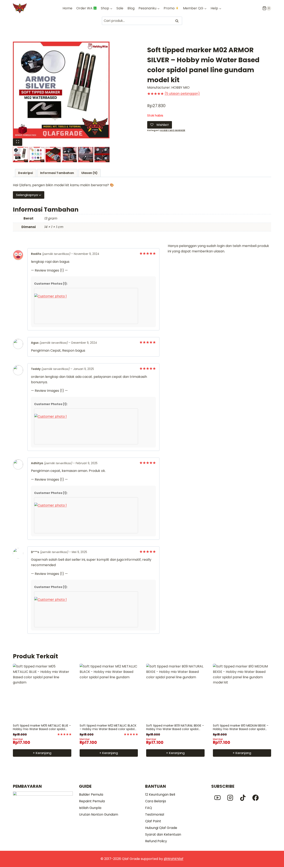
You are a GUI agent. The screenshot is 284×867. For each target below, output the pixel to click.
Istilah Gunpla (90, 807)
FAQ (148, 807)
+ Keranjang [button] (42, 753)
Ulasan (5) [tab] (89, 173)
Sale (119, 8)
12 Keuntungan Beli (160, 794)
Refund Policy (156, 841)
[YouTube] (217, 797)
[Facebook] (255, 797)
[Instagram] (230, 797)
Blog (131, 8)
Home (67, 8)
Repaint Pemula (92, 801)
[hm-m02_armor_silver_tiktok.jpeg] (61, 90)
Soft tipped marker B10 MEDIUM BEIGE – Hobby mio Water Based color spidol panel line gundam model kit (240, 729)
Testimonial (154, 814)
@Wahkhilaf (173, 858)
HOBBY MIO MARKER (172, 130)
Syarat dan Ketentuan (163, 834)
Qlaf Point (153, 821)
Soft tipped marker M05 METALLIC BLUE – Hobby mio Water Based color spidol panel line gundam (42, 729)
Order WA (84, 8)
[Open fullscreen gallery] (17, 142)
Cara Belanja (155, 801)
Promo (169, 8)
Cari (177, 21)
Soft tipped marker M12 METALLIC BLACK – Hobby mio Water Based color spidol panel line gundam (108, 729)
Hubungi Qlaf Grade (161, 827)
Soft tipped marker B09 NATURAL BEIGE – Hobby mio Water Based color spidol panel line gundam (175, 729)
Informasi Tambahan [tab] (57, 173)
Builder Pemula (91, 794)
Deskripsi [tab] (25, 173)
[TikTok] (243, 797)
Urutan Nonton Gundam (98, 814)
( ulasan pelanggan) (182, 93)
